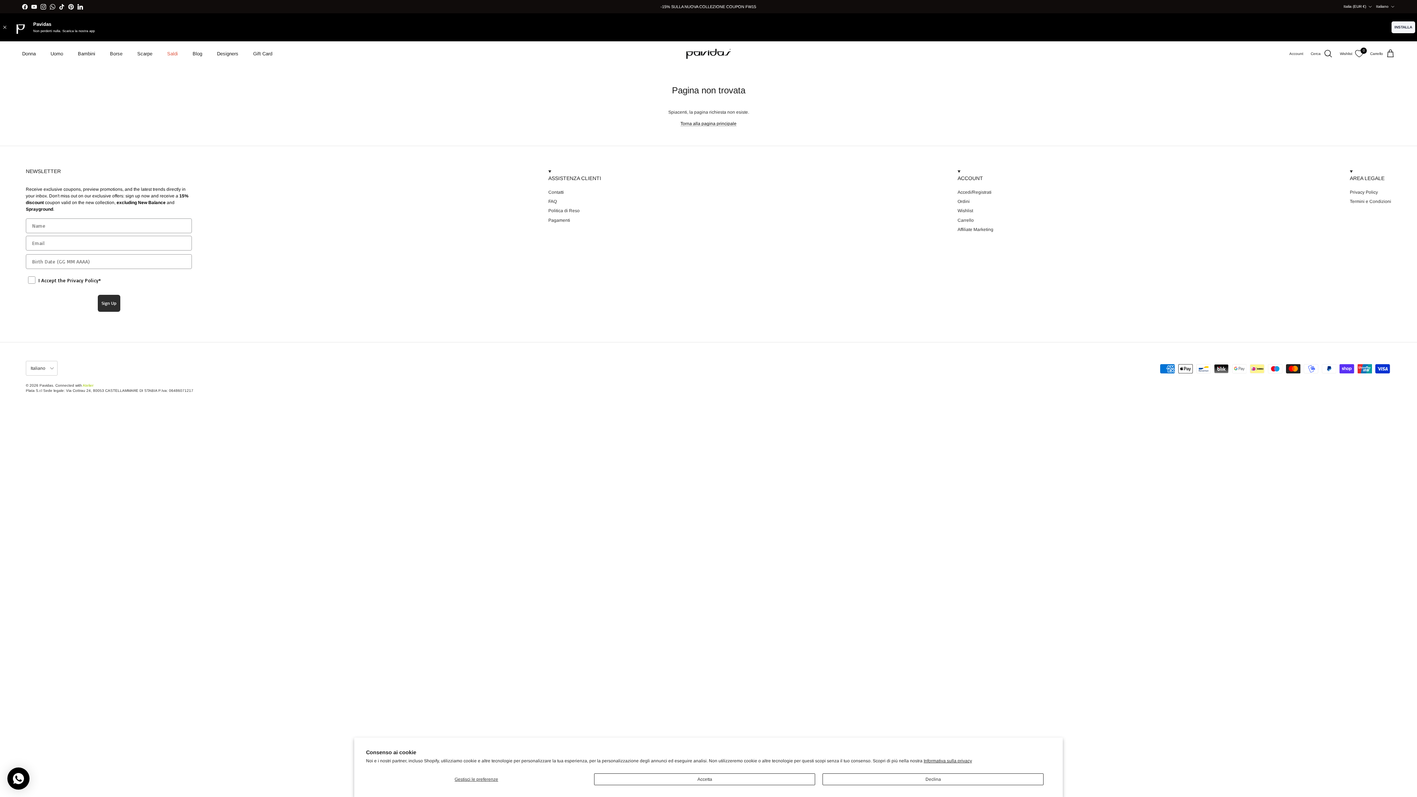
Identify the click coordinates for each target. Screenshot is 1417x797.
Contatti (556, 192)
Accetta (704, 779)
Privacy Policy (1364, 192)
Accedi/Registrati (975, 192)
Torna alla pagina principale (708, 123)
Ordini (964, 201)
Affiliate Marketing (975, 229)
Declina (933, 779)
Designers (227, 53)
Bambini (86, 53)
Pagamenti (559, 220)
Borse (116, 53)
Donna (29, 53)
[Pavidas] (708, 54)
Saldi (172, 53)
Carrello (966, 220)
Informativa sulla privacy (948, 760)
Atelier (88, 385)
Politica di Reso (564, 210)
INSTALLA (1403, 27)
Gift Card (262, 53)
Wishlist (965, 210)
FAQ (552, 201)
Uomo (57, 53)
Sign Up (109, 303)
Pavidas (46, 385)
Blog (197, 53)
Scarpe (144, 53)
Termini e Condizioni (1370, 201)
